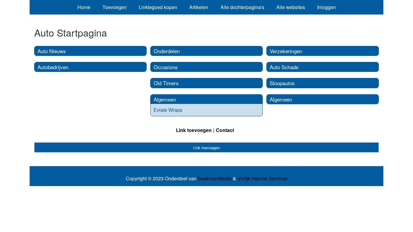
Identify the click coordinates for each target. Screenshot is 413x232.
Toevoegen (114, 7)
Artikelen (198, 7)
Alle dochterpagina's (242, 7)
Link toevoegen (194, 130)
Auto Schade (284, 67)
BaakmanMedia (215, 179)
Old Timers (166, 83)
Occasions (166, 67)
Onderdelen (167, 51)
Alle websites (290, 7)
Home (83, 7)
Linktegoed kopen (158, 7)
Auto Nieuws (51, 51)
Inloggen (326, 7)
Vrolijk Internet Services (262, 179)
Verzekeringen (286, 51)
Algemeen (165, 99)
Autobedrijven (52, 67)
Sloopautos (282, 83)
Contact (225, 130)
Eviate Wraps (168, 109)
